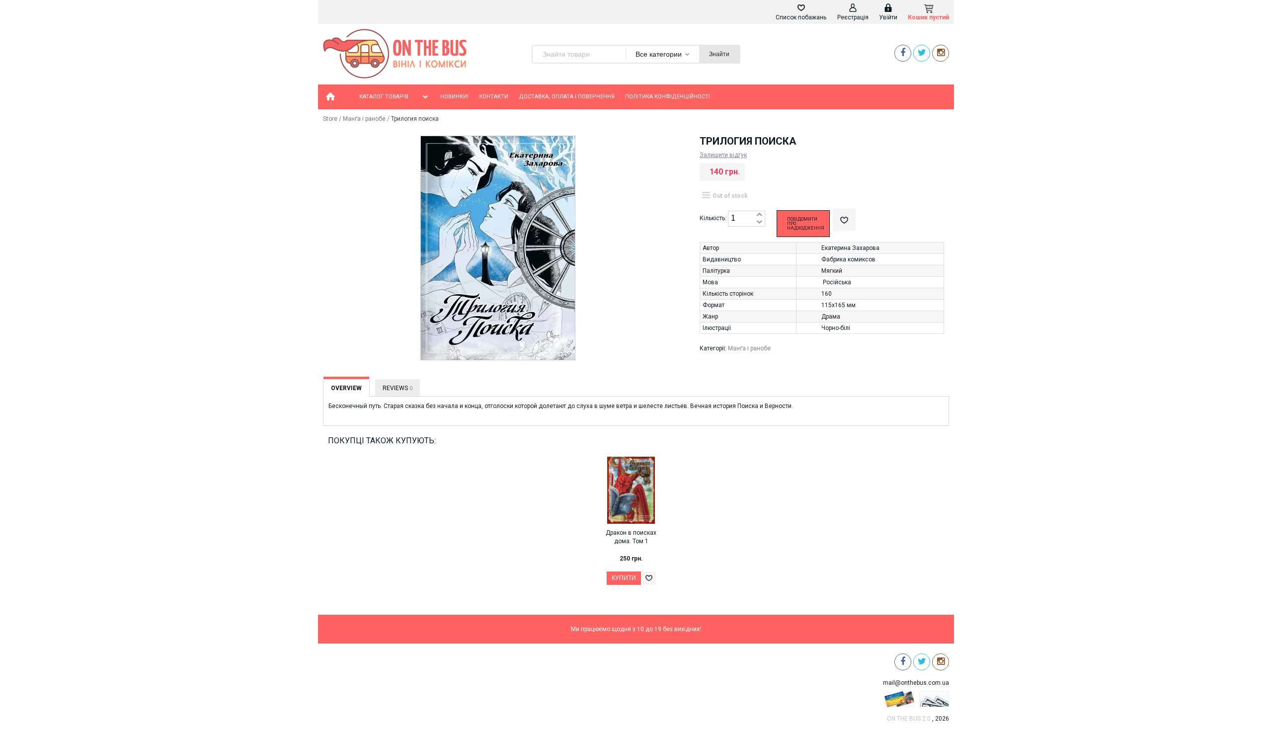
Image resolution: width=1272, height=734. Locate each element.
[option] (636, 530)
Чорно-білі (835, 328)
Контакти (493, 96)
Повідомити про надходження (805, 223)
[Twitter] (922, 53)
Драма (830, 316)
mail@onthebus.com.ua (916, 682)
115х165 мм (838, 305)
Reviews (397, 388)
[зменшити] (759, 222)
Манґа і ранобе (364, 118)
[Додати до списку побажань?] (844, 220)
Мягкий (831, 270)
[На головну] (330, 96)
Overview (346, 388)
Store (330, 118)
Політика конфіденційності (667, 96)
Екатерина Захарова (850, 248)
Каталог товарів (383, 96)
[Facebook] (903, 53)
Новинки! (454, 96)
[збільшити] (759, 215)
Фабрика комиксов (848, 259)
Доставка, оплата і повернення (567, 96)
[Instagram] (941, 53)
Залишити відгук (723, 155)
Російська (837, 282)
